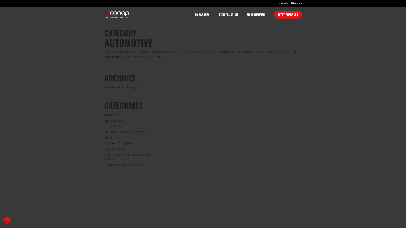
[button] (7, 221)
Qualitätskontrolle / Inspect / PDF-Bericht (127, 157)
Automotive (112, 115)
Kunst (108, 137)
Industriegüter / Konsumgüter (125, 132)
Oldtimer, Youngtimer (119, 143)
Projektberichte (115, 149)
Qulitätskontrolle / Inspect (122, 165)
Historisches (112, 126)
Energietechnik (114, 120)
